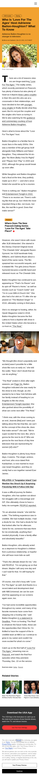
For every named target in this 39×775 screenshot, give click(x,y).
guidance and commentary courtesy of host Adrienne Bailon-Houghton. (18, 121)
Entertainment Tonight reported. (16, 404)
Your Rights (9, 748)
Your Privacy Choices (19, 765)
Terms (8, 742)
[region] (19, 754)
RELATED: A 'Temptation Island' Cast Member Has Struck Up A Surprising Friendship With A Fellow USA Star (19, 483)
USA (5, 3)
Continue (19, 771)
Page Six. (18, 384)
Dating (15, 667)
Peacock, (6, 654)
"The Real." (17, 326)
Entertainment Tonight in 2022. (19, 194)
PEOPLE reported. (28, 505)
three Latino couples (27, 95)
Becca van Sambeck (9, 40)
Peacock (20, 667)
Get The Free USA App (19, 727)
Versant (18, 740)
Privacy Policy (6, 744)
